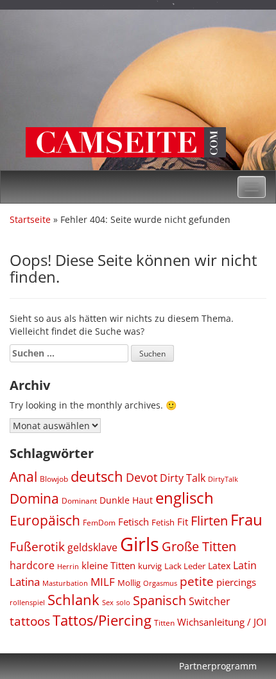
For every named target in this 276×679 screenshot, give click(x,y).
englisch (184, 497)
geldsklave (92, 547)
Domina (34, 498)
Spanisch (159, 600)
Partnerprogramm (218, 666)
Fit (182, 521)
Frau (246, 519)
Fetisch (133, 521)
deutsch (97, 476)
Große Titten (199, 546)
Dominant (79, 500)
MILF (103, 581)
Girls (139, 544)
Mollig (129, 582)
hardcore (32, 565)
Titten (164, 622)
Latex (219, 566)
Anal (23, 476)
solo (123, 602)
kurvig (150, 566)
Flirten (209, 520)
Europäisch (45, 520)
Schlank (73, 599)
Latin (245, 565)
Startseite (30, 219)
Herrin (68, 566)
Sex (108, 602)
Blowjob (54, 479)
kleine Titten (108, 565)
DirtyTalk (223, 479)
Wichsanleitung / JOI (221, 622)
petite (197, 581)
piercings (236, 582)
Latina (25, 581)
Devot (141, 477)
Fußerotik (37, 546)
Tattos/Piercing (102, 620)
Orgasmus (160, 583)
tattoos (30, 621)
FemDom (99, 522)
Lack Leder (184, 566)
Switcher (209, 601)
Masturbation (65, 583)
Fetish (163, 522)
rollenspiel (27, 602)
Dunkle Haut (126, 500)
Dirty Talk (182, 477)
